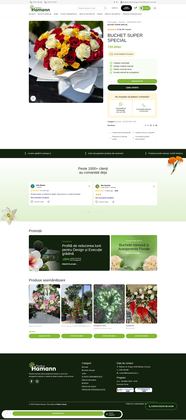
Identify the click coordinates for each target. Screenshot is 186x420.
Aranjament (130, 326)
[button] (86, 212)
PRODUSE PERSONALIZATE (93, 390)
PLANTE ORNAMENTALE (81, 326)
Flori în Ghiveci (66, 326)
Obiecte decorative (35, 326)
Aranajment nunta (100, 326)
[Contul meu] (155, 8)
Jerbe (84, 373)
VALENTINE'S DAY (134, 22)
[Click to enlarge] (33, 98)
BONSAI (85, 383)
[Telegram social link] (156, 125)
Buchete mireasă (88, 370)
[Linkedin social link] (153, 125)
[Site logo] (39, 8)
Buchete (122, 22)
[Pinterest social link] (151, 125)
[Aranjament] (141, 304)
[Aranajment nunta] (109, 304)
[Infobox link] (36, 2)
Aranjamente (130, 328)
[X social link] (148, 125)
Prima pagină (112, 22)
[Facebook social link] (114, 2)
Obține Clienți (61, 404)
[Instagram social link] (116, 2)
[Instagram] (37, 381)
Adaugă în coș (137, 81)
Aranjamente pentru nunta (102, 328)
